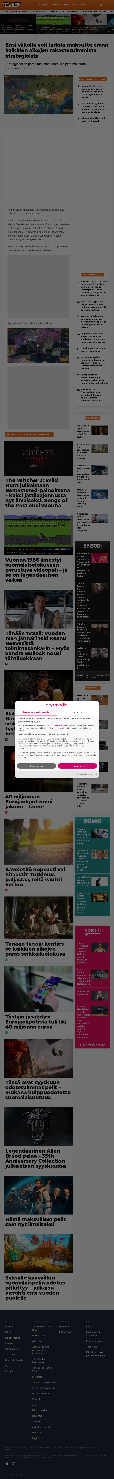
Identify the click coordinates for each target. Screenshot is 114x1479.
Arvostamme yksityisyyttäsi (36, 712)
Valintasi (78, 712)
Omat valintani (36, 766)
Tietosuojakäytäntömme (86, 774)
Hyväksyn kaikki (77, 766)
